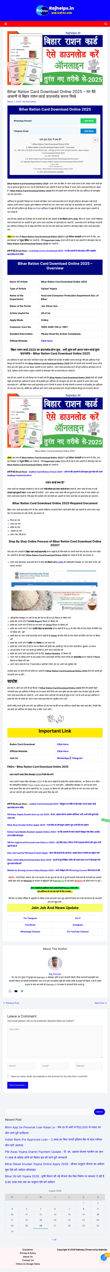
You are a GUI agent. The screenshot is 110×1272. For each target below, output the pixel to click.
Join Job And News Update (51, 172)
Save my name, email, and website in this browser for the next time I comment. (49, 1076)
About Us (28, 1256)
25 (26, 1225)
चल (13, 524)
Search (99, 1111)
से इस (38, 208)
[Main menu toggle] (6, 24)
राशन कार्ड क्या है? (53, 156)
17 (12, 1220)
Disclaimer (27, 1249)
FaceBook (30, 925)
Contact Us (28, 1260)
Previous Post (11, 1003)
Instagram (78, 925)
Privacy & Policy (28, 1253)
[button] (106, 24)
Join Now (88, 121)
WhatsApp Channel (30, 931)
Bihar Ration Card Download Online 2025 (51, 144)
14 (69, 1214)
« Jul (54, 1239)
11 (26, 1214)
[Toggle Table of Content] (94, 140)
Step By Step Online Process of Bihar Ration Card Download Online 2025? (53, 162)
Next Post (101, 1003)
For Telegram (30, 918)
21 (69, 1220)
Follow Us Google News (28, 1264)
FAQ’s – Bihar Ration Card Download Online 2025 (55, 169)
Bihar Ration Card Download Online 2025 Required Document (53, 159)
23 (98, 1220)
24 (12, 1225)
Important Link (58, 166)
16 (98, 1214)
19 (41, 1220)
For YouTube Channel (78, 931)
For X (77, 918)
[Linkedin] (21, 991)
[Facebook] (10, 991)
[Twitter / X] (15, 991)
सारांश (56, 164)
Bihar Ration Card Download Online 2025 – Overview (51, 147)
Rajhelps (103, 1249)
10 (12, 1214)
